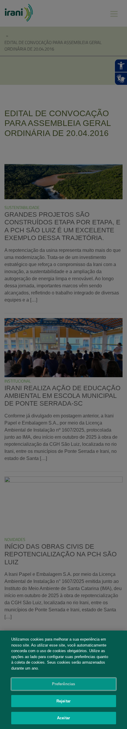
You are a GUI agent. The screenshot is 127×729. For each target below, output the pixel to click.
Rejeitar (63, 701)
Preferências (63, 684)
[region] (63, 680)
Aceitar (63, 718)
